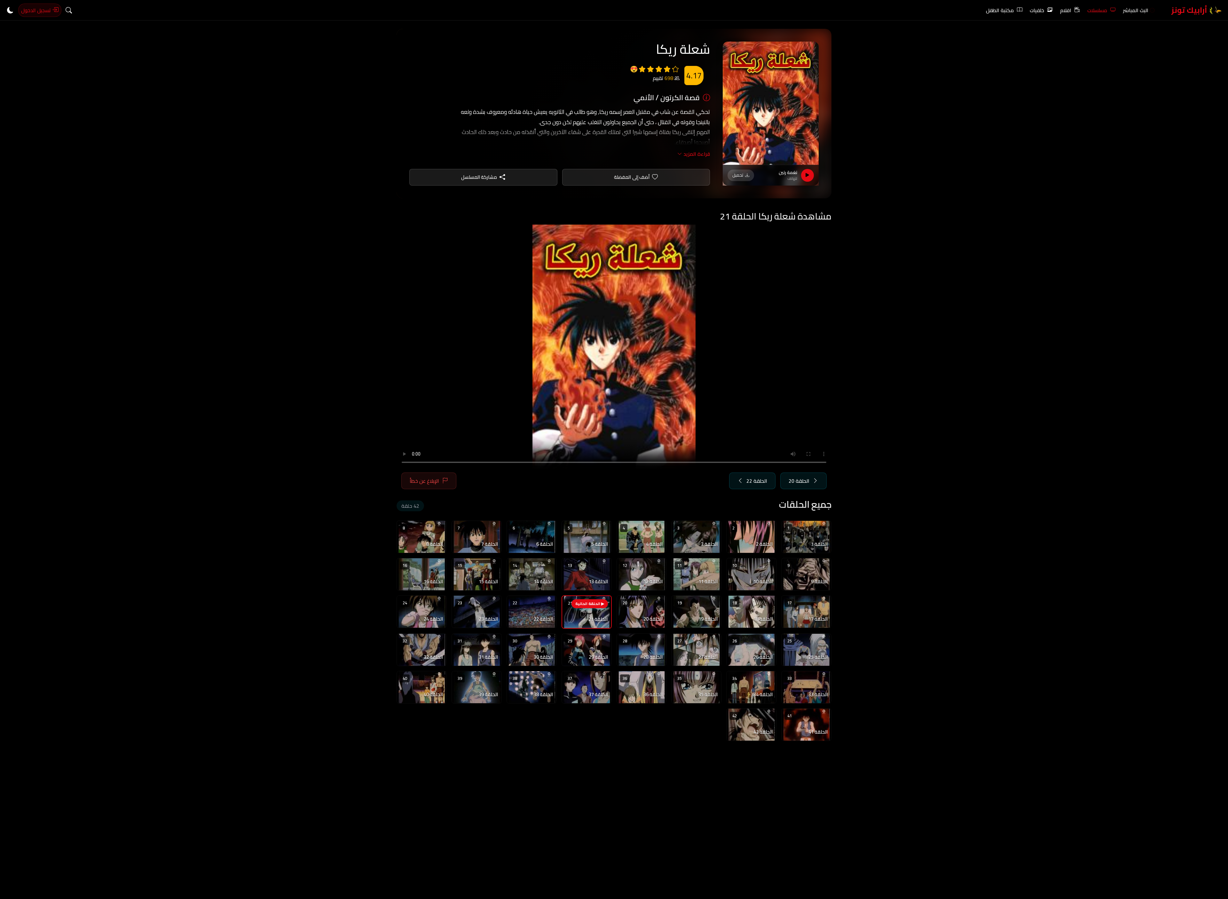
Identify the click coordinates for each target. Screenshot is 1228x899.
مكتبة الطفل (1000, 10)
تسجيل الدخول (36, 10)
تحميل (737, 175)
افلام (1065, 10)
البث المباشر (1135, 10)
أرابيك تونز (1190, 10)
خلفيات (1037, 10)
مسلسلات (1097, 10)
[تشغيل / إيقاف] (807, 175)
